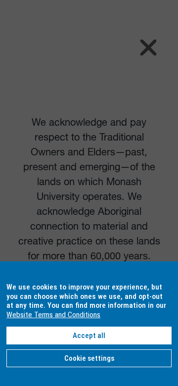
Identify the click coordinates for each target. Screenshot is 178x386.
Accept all (89, 335)
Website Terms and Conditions (53, 314)
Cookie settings (89, 358)
